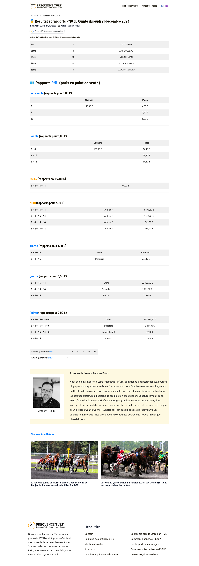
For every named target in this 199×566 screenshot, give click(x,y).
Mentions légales (93, 544)
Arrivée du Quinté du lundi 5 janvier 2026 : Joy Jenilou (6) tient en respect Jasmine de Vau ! (134, 484)
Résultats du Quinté (37, 26)
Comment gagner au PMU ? (146, 538)
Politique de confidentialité (99, 538)
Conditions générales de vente (101, 554)
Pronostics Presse (149, 6)
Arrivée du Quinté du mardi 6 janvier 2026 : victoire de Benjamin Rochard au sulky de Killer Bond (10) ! (59, 484)
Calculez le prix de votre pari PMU (149, 533)
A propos (89, 549)
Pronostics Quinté (130, 6)
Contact (88, 533)
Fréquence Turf (35, 16)
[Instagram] (166, 6)
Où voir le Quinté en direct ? (145, 554)
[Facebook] (162, 6)
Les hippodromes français (145, 544)
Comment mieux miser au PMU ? (148, 549)
